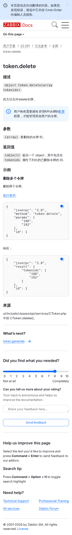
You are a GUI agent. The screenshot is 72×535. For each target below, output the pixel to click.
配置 (62, 111)
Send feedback (36, 422)
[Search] (55, 25)
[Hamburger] (65, 25)
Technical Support (16, 501)
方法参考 (41, 46)
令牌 (55, 46)
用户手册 (9, 46)
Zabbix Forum (49, 508)
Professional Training (54, 501)
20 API (25, 46)
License (22, 529)
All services (11, 508)
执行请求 (9, 195)
